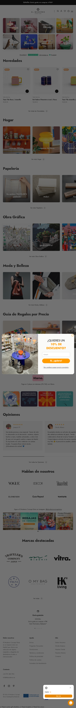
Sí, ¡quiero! (56, 361)
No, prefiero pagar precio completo (56, 367)
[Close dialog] (72, 335)
